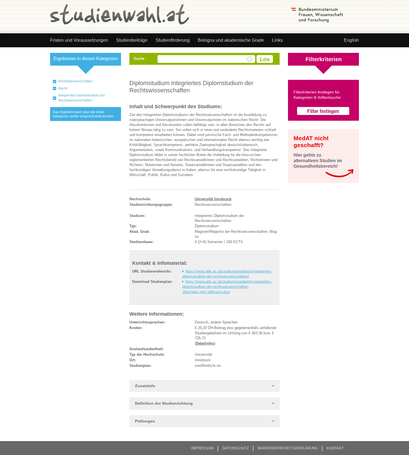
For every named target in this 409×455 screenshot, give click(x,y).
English (351, 40)
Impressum (202, 448)
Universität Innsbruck (213, 199)
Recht (62, 88)
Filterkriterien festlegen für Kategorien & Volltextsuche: (318, 95)
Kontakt (335, 448)
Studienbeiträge (131, 40)
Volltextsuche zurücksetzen (250, 59)
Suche (139, 58)
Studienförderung (173, 40)
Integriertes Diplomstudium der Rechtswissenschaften (81, 97)
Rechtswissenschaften (75, 81)
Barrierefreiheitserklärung (288, 448)
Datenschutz (235, 448)
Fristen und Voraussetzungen (79, 40)
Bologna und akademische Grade (231, 40)
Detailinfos (205, 343)
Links (277, 40)
